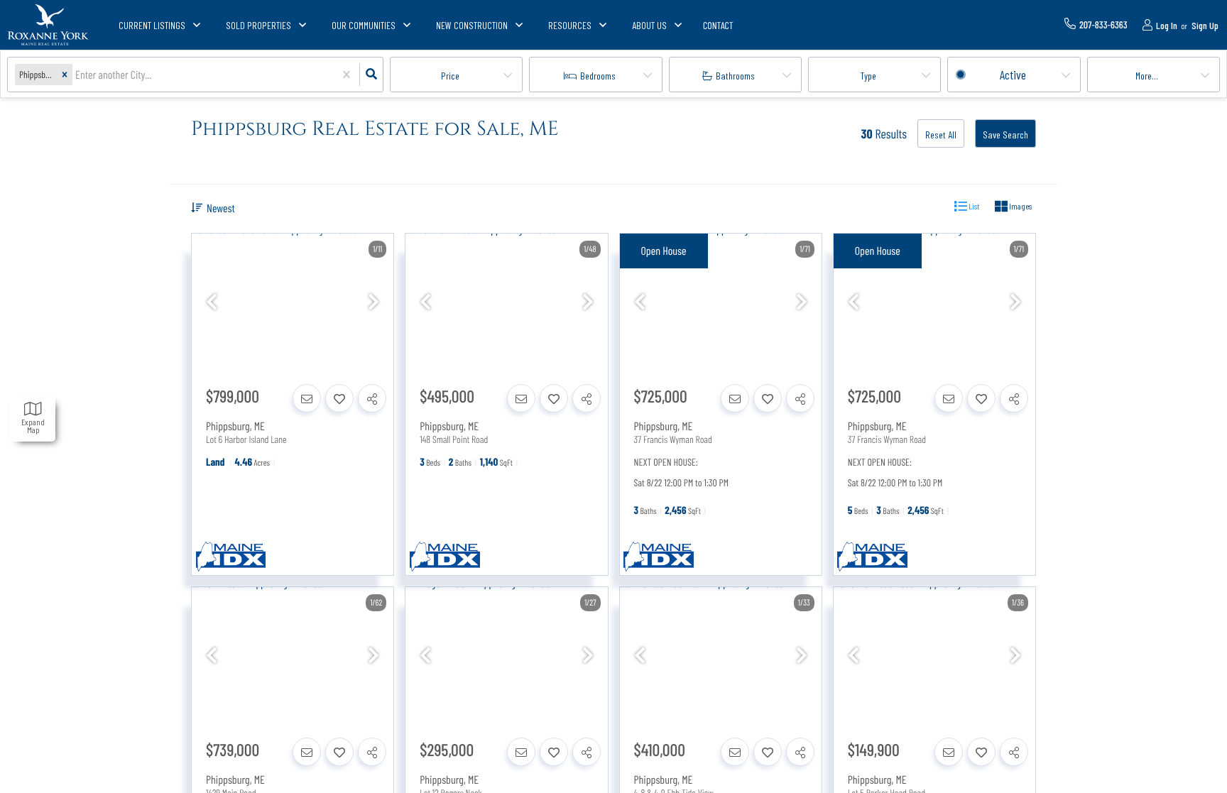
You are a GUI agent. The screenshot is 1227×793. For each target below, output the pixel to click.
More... (1146, 76)
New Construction (472, 25)
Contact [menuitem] (718, 25)
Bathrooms (735, 76)
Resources (569, 25)
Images (1020, 206)
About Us (649, 25)
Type (868, 76)
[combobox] (76, 75)
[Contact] (307, 398)
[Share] (372, 398)
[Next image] (373, 301)
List (973, 206)
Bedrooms (598, 76)
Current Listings (152, 25)
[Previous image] (211, 301)
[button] (64, 75)
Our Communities (364, 25)
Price (450, 76)
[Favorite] (339, 398)
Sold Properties (258, 25)
